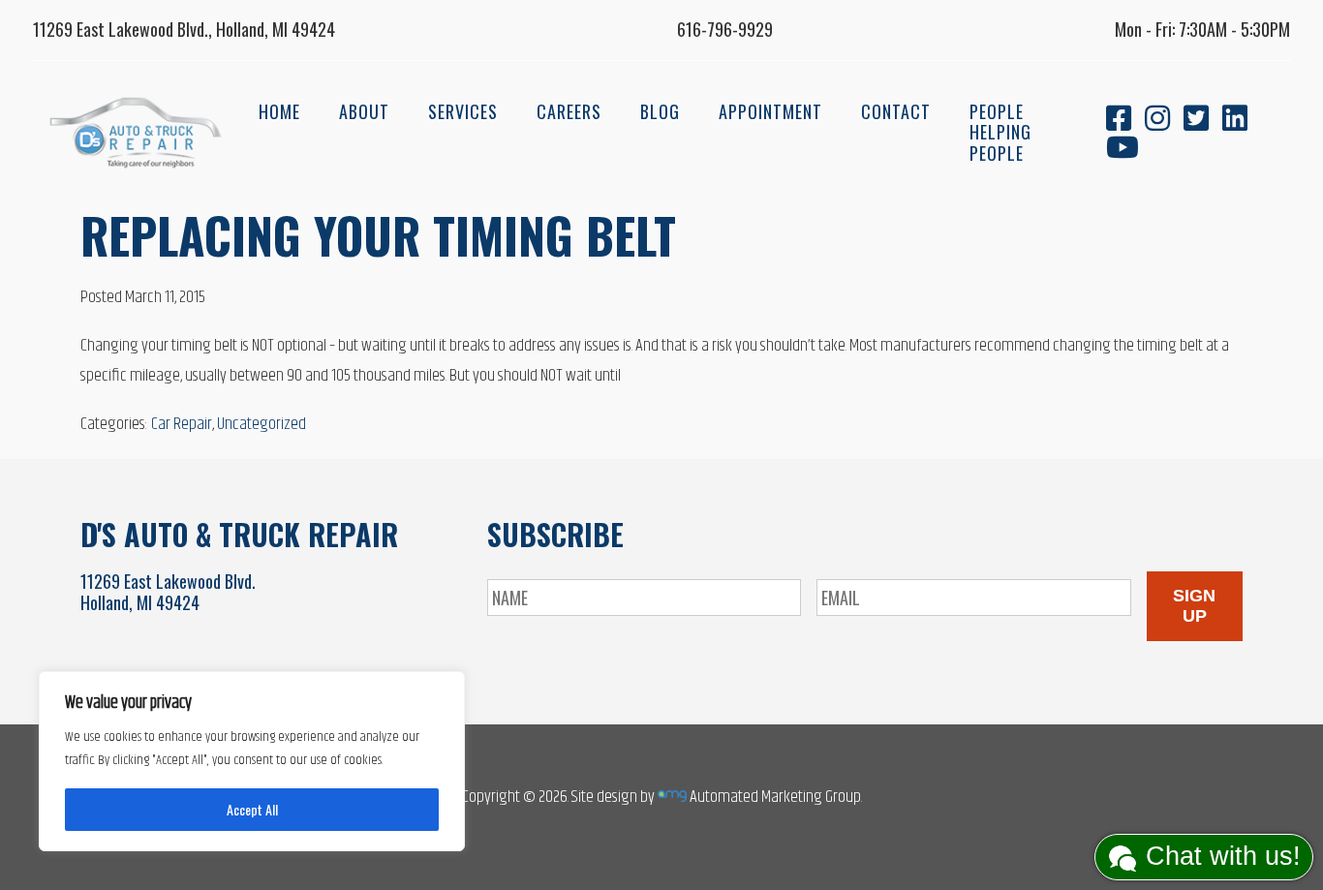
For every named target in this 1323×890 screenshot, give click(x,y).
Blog (660, 111)
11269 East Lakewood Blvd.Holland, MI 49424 (168, 591)
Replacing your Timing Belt (378, 234)
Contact (896, 111)
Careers (569, 111)
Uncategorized (261, 424)
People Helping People (1000, 132)
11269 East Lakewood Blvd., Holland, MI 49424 (184, 29)
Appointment (770, 111)
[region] (252, 761)
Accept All (252, 809)
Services (463, 111)
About (364, 111)
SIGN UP (1194, 606)
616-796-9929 (725, 29)
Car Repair (181, 424)
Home (279, 111)
